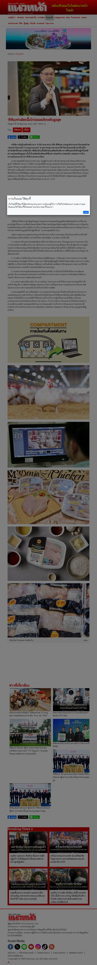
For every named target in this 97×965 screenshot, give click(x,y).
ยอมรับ (86, 212)
